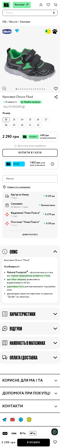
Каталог (20, 5)
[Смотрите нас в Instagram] (29, 419)
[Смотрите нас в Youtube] (12, 419)
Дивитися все (30, 234)
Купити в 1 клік (30, 153)
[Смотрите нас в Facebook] (20, 419)
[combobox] (30, 179)
